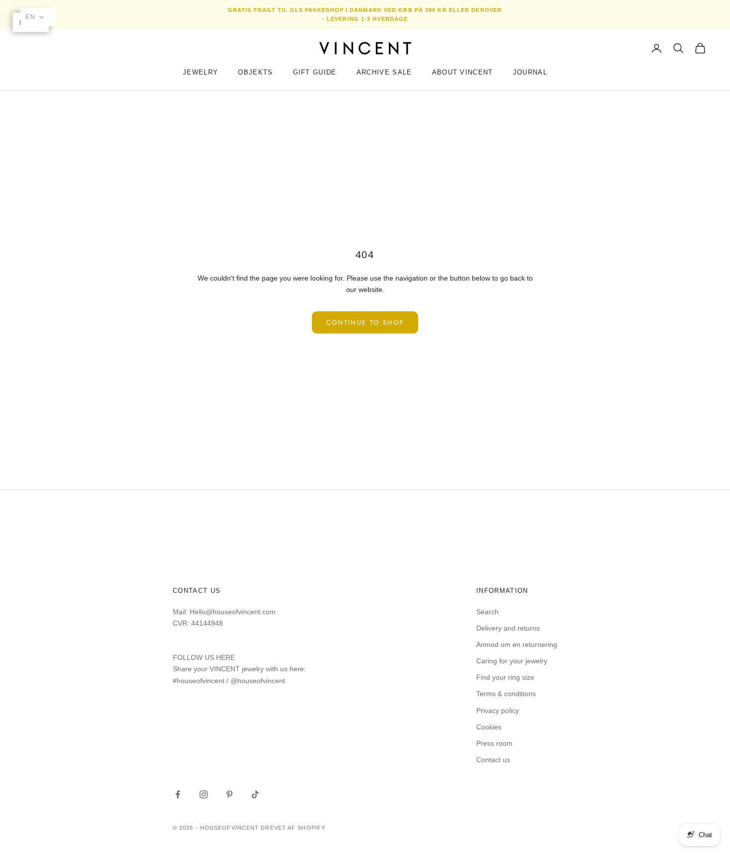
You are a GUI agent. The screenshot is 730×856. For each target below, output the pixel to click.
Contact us (493, 760)
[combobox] (38, 17)
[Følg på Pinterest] (229, 794)
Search (487, 612)
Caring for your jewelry (511, 661)
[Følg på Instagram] (204, 794)
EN (30, 16)
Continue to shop (365, 322)
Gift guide (315, 72)
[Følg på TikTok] (255, 794)
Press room (494, 743)
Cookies (489, 727)
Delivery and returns (508, 628)
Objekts (255, 72)
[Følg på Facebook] (178, 794)
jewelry (200, 72)
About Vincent (462, 72)
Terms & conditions (506, 694)
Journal (530, 72)
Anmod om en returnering (516, 644)
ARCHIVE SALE (384, 72)
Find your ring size (505, 677)
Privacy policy (497, 710)
